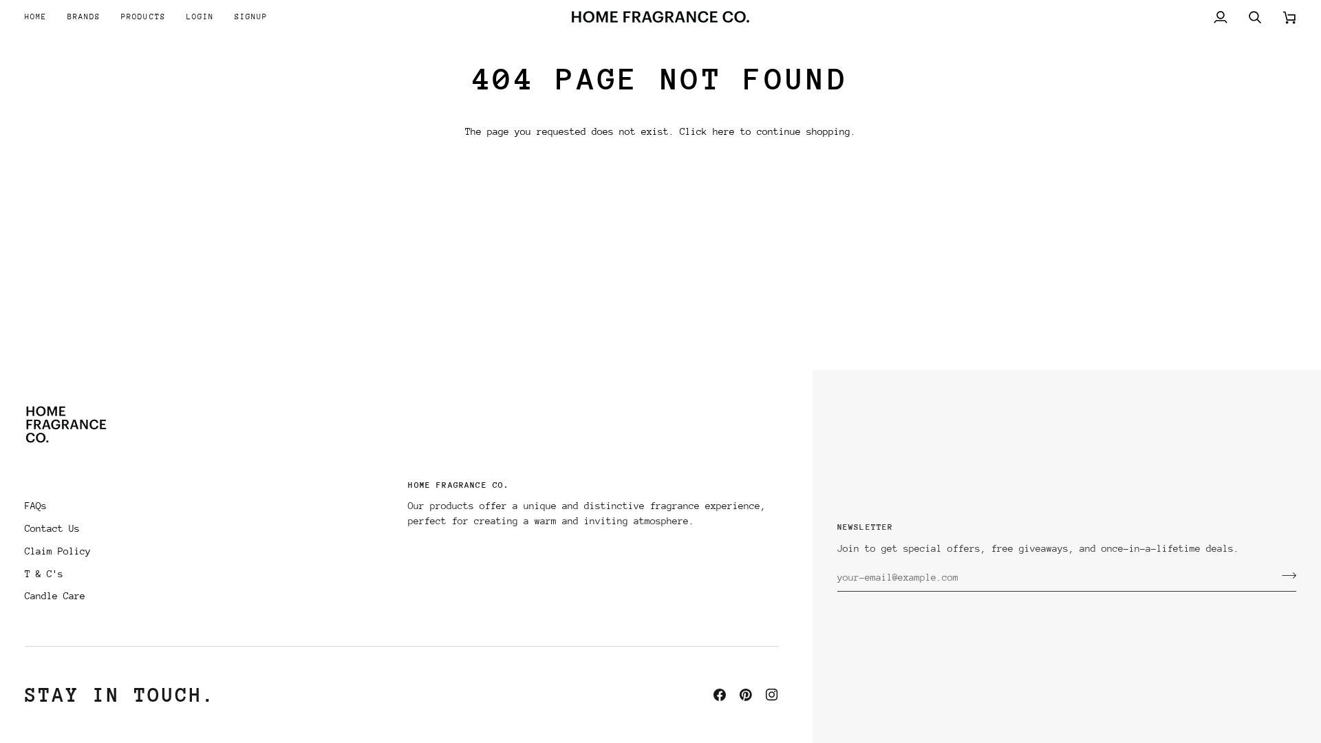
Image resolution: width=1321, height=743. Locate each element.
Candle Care (55, 595)
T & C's (44, 573)
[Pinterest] (746, 695)
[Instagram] (772, 695)
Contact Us (52, 528)
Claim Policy (58, 551)
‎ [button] (209, 489)
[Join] (1285, 576)
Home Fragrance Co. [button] (458, 485)
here (724, 131)
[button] (84, 17)
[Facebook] (719, 695)
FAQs (36, 505)
